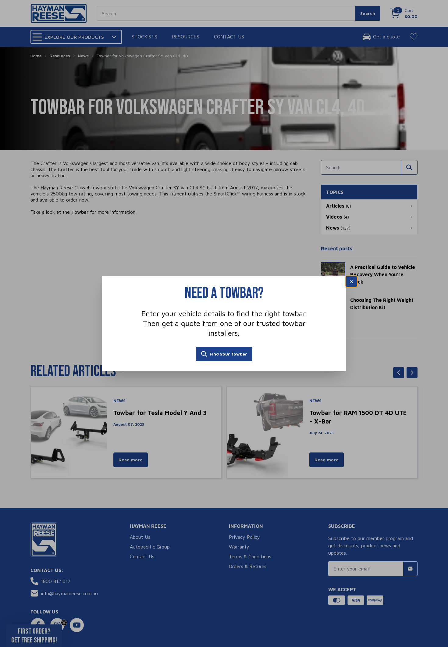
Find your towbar (228, 353)
